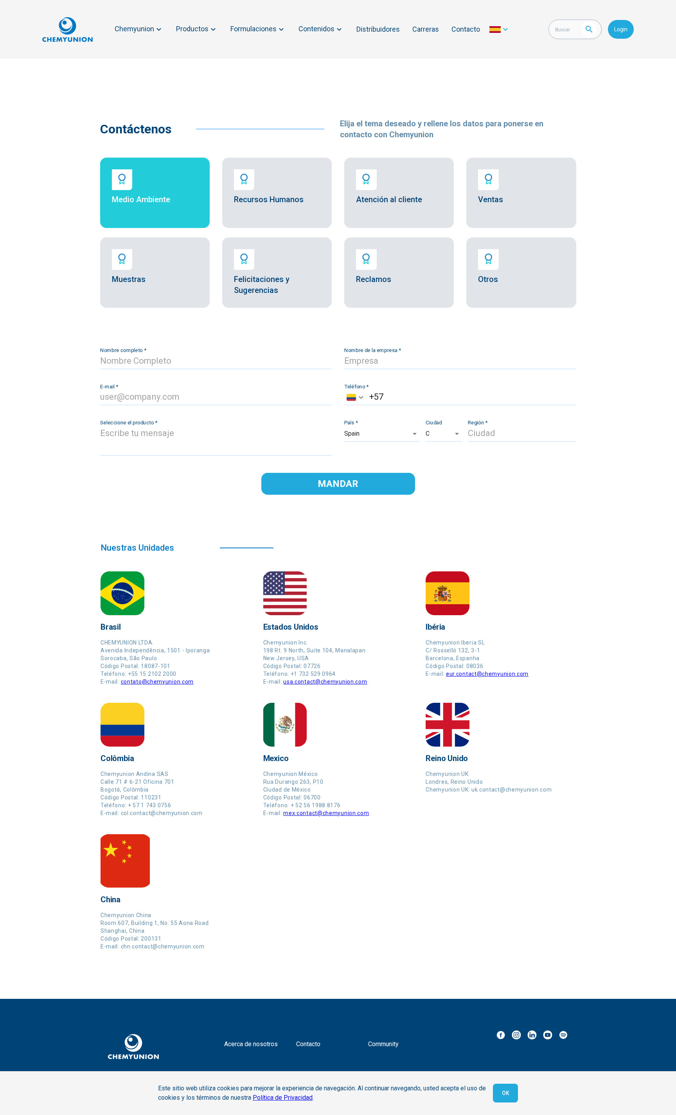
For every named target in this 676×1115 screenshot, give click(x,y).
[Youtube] (547, 1035)
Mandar (338, 483)
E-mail (109, 386)
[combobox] (355, 397)
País (351, 422)
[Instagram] (516, 1035)
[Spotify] (563, 1035)
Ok (505, 1093)
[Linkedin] (532, 1035)
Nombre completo (123, 350)
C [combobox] (428, 433)
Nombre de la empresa (372, 350)
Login (620, 29)
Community (383, 1044)
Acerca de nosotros (251, 1044)
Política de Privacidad (283, 1097)
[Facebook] (500, 1035)
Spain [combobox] (352, 433)
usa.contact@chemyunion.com (325, 682)
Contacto (465, 29)
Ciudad (434, 422)
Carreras (425, 29)
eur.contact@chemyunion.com (487, 674)
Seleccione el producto (128, 422)
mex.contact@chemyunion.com (326, 813)
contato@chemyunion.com (157, 682)
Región (477, 422)
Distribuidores (378, 29)
